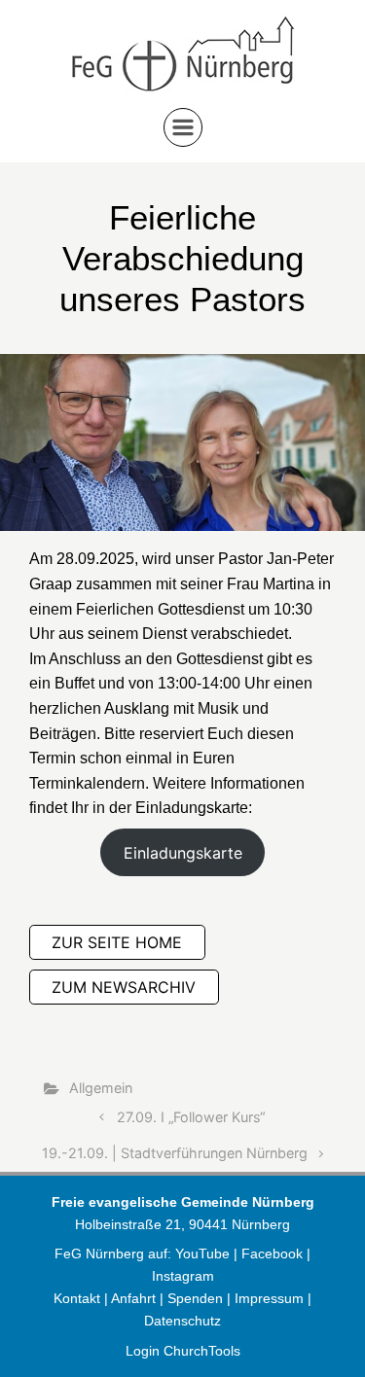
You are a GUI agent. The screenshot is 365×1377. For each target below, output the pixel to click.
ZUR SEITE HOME (117, 942)
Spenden (195, 1298)
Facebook (274, 1253)
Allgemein (100, 1087)
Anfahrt (133, 1298)
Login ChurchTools (183, 1351)
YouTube (202, 1253)
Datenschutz (182, 1320)
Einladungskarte (183, 853)
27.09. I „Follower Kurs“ (191, 1117)
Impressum (269, 1298)
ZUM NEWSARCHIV (124, 987)
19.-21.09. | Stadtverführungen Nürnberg (175, 1153)
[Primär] (183, 127)
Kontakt (77, 1298)
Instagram (183, 1276)
